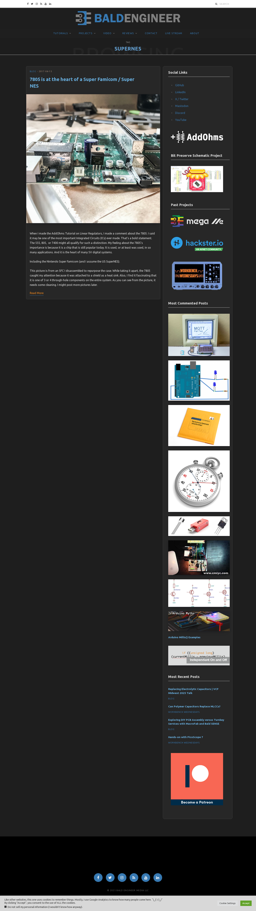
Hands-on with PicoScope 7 (185, 737)
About (194, 33)
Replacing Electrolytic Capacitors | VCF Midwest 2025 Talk (193, 691)
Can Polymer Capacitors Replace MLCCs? (194, 706)
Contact (151, 33)
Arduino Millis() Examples (184, 637)
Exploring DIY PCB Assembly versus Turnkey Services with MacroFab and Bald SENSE (196, 721)
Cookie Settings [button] (227, 903)
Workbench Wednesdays (184, 712)
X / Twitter (181, 99)
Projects (85, 33)
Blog (33, 71)
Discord (180, 112)
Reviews (128, 33)
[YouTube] (145, 877)
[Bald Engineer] (128, 18)
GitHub (179, 85)
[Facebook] (98, 877)
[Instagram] (122, 877)
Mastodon (181, 105)
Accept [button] (246, 903)
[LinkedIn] (157, 877)
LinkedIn (180, 92)
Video (107, 33)
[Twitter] (110, 877)
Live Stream (173, 33)
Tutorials (60, 33)
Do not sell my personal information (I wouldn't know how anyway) (44, 906)
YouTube (180, 119)
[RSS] (134, 877)
